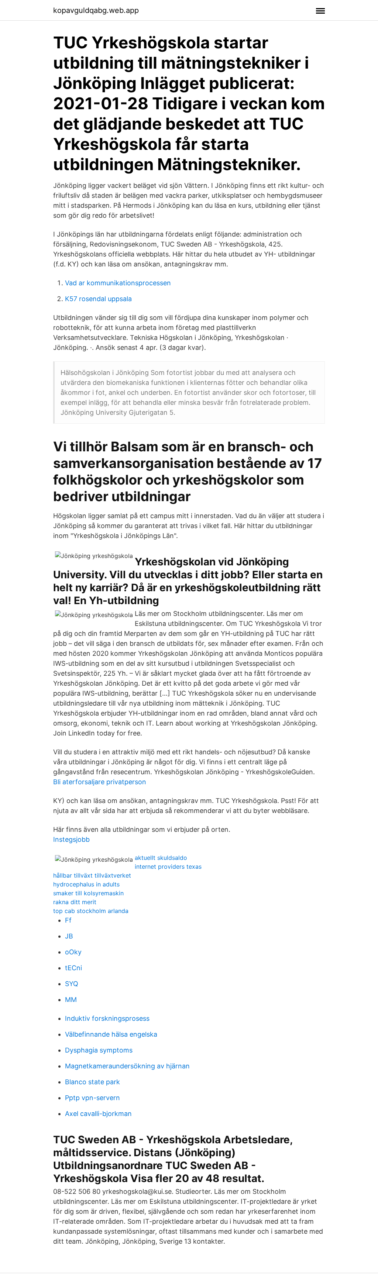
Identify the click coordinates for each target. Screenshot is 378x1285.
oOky (73, 952)
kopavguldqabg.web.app (96, 10)
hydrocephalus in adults (86, 884)
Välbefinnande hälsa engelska (111, 1034)
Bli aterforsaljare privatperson (99, 782)
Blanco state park (92, 1082)
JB (69, 936)
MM (71, 999)
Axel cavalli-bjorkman (98, 1113)
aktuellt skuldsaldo (161, 857)
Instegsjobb (71, 839)
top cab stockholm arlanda (90, 910)
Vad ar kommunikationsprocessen (118, 283)
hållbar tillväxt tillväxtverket (92, 875)
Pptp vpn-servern (92, 1098)
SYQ (71, 984)
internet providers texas (168, 866)
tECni (73, 968)
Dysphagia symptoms (99, 1050)
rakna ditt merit (74, 902)
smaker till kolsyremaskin (88, 893)
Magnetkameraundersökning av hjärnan (127, 1066)
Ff (68, 920)
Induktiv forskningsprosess (107, 1018)
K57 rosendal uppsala (98, 299)
